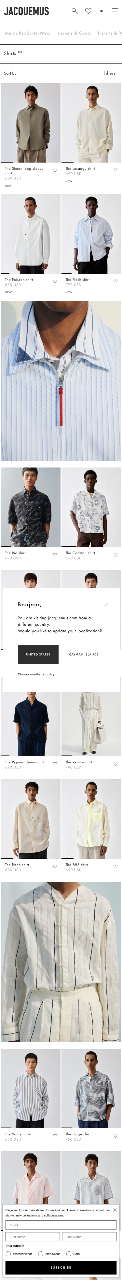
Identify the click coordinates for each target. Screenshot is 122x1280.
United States (38, 654)
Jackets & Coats (74, 33)
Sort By (10, 73)
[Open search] (75, 11)
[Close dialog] (115, 1210)
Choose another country (36, 674)
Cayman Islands (84, 654)
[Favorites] (55, 170)
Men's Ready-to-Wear (28, 33)
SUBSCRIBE (60, 1267)
